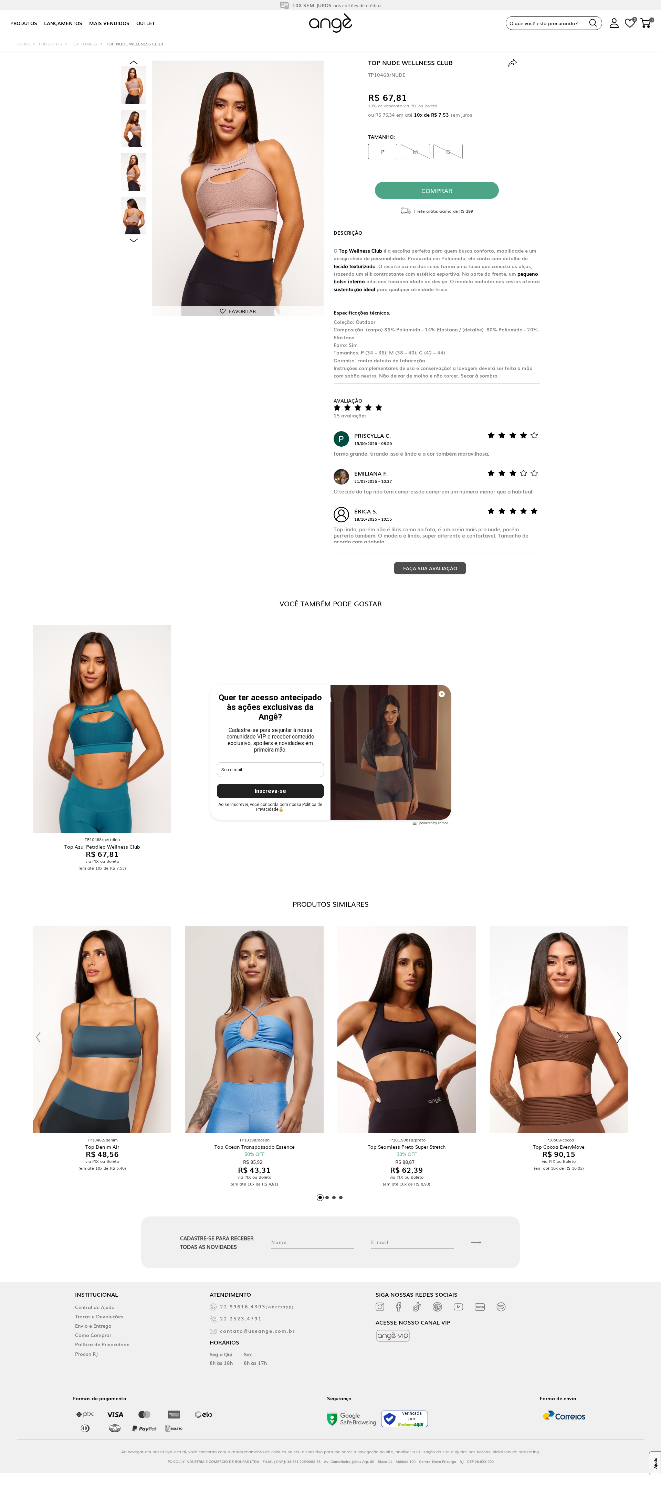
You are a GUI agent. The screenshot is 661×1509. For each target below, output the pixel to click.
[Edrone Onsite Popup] (330, 754)
